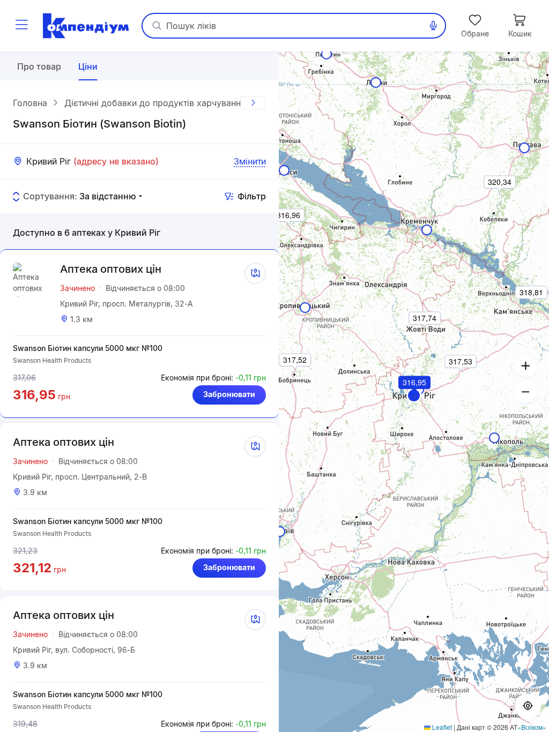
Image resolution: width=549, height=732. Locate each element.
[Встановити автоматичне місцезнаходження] (527, 706)
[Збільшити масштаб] (525, 366)
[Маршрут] (255, 273)
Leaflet (441, 726)
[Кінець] (253, 102)
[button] (413, 395)
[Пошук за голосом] (433, 25)
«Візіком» (531, 726)
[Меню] (21, 25)
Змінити (250, 161)
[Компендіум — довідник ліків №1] (86, 26)
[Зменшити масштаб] (525, 391)
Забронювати (229, 394)
